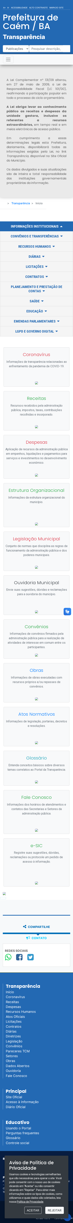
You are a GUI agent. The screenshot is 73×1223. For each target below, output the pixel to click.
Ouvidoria (13, 1071)
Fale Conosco (16, 1076)
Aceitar (33, 1210)
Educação (35, 311)
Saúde (35, 301)
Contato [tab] (39, 938)
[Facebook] (19, 957)
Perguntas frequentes (22, 1133)
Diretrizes (13, 1036)
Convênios (14, 1046)
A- (8, 8)
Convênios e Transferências (35, 236)
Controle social (17, 1143)
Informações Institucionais (35, 226)
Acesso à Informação (22, 1102)
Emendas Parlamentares (35, 321)
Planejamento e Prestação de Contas (36, 289)
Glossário (13, 1138)
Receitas (12, 1002)
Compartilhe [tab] (38, 927)
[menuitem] (4, 7)
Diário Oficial (15, 1107)
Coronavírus (15, 997)
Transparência (20, 203)
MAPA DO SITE (56, 8)
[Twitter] (30, 957)
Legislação (14, 1041)
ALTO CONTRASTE (38, 8)
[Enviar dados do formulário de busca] (66, 48)
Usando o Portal (18, 1128)
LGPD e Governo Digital (35, 331)
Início (10, 992)
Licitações (35, 266)
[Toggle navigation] (8, 59)
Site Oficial (14, 1097)
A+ (4, 8)
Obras (10, 1061)
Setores (12, 1056)
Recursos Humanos (35, 246)
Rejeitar (54, 1210)
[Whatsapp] (8, 957)
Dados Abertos (17, 1066)
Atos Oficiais (15, 1017)
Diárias (35, 256)
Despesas (13, 1007)
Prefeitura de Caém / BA (30, 22)
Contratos (35, 277)
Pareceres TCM (18, 1051)
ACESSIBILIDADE (19, 8)
